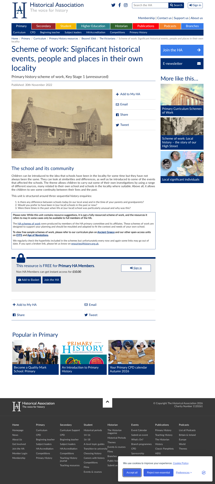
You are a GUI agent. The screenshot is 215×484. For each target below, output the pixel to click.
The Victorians (107, 38)
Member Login (19, 453)
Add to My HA (130, 94)
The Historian (162, 439)
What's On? (137, 439)
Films (86, 467)
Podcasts (170, 26)
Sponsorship (137, 453)
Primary (21, 26)
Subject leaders (73, 32)
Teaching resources (70, 465)
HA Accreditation (95, 32)
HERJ (158, 453)
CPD (32, 32)
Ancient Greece (106, 232)
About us (197, 18)
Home (14, 38)
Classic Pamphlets (164, 449)
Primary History (138, 32)
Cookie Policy (181, 463)
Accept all (132, 472)
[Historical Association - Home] (33, 410)
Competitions (117, 32)
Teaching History (164, 435)
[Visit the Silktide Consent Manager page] (203, 472)
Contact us (164, 18)
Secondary (43, 26)
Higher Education (93, 26)
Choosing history (93, 453)
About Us (17, 439)
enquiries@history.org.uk (85, 243)
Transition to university (96, 449)
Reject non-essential (158, 472)
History (159, 444)
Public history (115, 461)
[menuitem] (21, 26)
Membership (146, 18)
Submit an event (116, 465)
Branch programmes (141, 444)
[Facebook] (119, 5)
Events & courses (93, 472)
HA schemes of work (29, 223)
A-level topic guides (94, 444)
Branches (192, 26)
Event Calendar (139, 430)
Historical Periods (117, 438)
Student (65, 26)
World (182, 444)
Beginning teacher (50, 32)
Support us (181, 18)
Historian (121, 26)
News (15, 435)
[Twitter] (113, 5)
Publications (145, 26)
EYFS (19, 235)
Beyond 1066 (89, 38)
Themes (112, 442)
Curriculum (19, 32)
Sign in (137, 268)
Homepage (17, 430)
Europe (182, 439)
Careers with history (94, 458)
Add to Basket (30, 280)
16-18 (87, 439)
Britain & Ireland (187, 435)
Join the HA (51, 280)
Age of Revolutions (37, 235)
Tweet (124, 125)
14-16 (87, 435)
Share (124, 114)
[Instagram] (125, 5)
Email (124, 104)
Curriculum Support (70, 430)
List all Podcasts (187, 430)
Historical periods (93, 430)
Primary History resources (63, 38)
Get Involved (19, 444)
